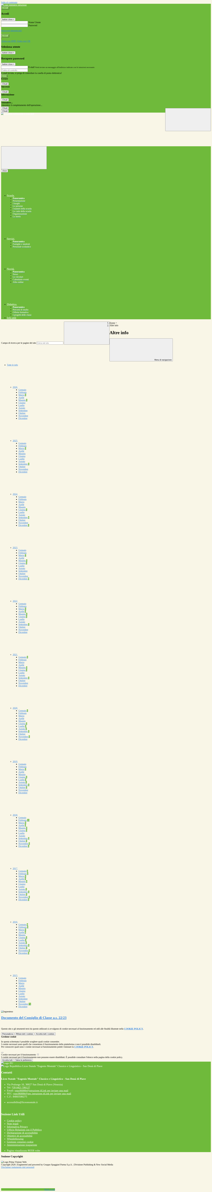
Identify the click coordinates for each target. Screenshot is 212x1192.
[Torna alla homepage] (106, 114)
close (4, 171)
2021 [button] (15, 654)
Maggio (22, 400)
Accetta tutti (45, 1034)
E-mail (31, 67)
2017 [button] (15, 868)
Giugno (21, 403)
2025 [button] (15, 440)
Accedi (5, 8)
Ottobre (21, 413)
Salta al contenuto (9, 2)
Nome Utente (34, 22)
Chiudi (4, 84)
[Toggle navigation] (24, 157)
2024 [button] (15, 494)
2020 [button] (15, 708)
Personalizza (7, 1034)
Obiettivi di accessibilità (19, 1135)
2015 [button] (15, 975)
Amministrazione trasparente (22, 1144)
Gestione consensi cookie (20, 1141)
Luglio (21, 405)
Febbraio (22, 392)
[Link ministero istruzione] (14, 5)
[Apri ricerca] (188, 119)
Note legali (12, 1123)
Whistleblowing (15, 1138)
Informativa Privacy (17, 1126)
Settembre (23, 410)
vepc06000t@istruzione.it (41, 1090)
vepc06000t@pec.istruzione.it (42, 1093)
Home (112, 323)
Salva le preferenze (23, 1060)
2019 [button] (15, 761)
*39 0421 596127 (21, 1087)
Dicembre (22, 418)
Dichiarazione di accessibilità (22, 1132)
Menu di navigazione (163, 360)
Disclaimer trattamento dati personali (17, 1167)
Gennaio (22, 390)
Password (32, 25)
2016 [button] (15, 922)
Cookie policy (14, 1120)
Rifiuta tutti (24, 1034)
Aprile (21, 397)
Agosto (21, 408)
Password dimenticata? (11, 30)
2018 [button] (15, 815)
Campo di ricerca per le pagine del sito (18, 343)
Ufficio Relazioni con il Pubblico (24, 1129)
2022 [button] (15, 601)
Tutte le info (12, 365)
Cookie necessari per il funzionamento (18, 1054)
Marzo (22, 395)
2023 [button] (15, 547)
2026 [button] (15, 387)
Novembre (23, 416)
